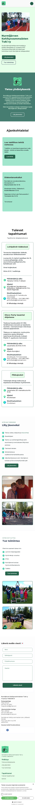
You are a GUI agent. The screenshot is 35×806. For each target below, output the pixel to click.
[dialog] (17, 794)
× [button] (33, 784)
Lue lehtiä (10, 156)
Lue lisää (24, 790)
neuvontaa (25, 433)
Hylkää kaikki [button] (26, 798)
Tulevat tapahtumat (8, 776)
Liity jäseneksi (8, 57)
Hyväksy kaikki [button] (9, 798)
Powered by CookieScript (17, 804)
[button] (31, 3)
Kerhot (4, 778)
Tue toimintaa (9, 62)
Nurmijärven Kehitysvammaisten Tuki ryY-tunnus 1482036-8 (12, 755)
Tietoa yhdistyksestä (8, 762)
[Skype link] (6, 730)
